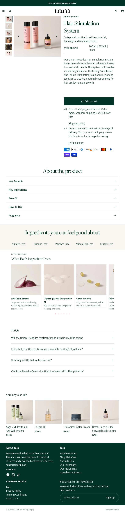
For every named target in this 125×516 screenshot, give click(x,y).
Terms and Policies (112, 510)
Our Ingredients (68, 468)
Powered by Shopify (27, 509)
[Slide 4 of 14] (8, 40)
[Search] (10, 11)
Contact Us (12, 498)
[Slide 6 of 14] (8, 54)
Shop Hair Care (68, 457)
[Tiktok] (18, 475)
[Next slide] (57, 36)
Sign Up (110, 497)
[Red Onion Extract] (26, 287)
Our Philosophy (68, 465)
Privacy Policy (13, 490)
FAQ (8, 487)
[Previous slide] (17, 36)
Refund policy (76, 142)
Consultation (67, 461)
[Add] (28, 419)
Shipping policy (77, 123)
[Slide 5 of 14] (8, 47)
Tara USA (15, 509)
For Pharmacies (68, 453)
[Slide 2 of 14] (8, 26)
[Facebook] (8, 475)
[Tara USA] (62, 11)
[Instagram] (13, 475)
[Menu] (3, 11)
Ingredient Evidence (70, 472)
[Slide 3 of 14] (8, 33)
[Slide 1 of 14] (8, 19)
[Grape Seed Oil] (91, 285)
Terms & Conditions (16, 494)
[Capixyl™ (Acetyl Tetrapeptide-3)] (59, 287)
